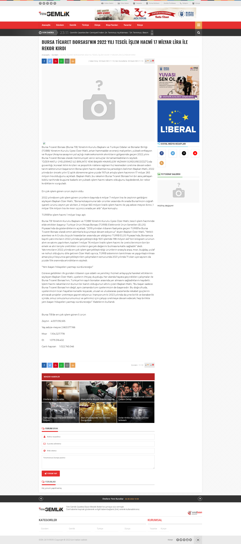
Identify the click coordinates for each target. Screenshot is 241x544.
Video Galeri (108, 3)
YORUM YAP (52, 474)
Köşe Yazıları (112, 25)
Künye (197, 3)
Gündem (60, 25)
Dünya (97, 25)
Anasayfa (46, 25)
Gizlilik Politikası (170, 3)
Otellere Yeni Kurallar (120, 499)
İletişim (185, 3)
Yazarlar (139, 3)
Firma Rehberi (154, 3)
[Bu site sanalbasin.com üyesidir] (195, 514)
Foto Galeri (125, 3)
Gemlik (73, 25)
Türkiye (85, 25)
